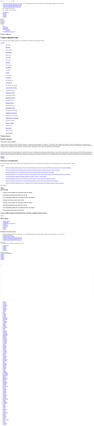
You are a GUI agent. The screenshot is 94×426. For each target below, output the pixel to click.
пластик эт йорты (10, 123)
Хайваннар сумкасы (10, 97)
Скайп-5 (2, 254)
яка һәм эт (8, 62)
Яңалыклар (5, 28)
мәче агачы (8, 57)
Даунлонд (5, 224)
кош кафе (8, 47)
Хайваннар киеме (10, 102)
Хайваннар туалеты (10, 108)
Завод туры (5, 225)
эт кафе (7, 72)
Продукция (5, 27)
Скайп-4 (2, 255)
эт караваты (8, 67)
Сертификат (5, 222)
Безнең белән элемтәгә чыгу (9, 31)
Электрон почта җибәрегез (6, 253)
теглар (4, 228)
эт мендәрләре (9, 82)
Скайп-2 (2, 258)
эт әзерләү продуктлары (11, 87)
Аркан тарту (9, 128)
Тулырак (2, 165)
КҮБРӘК (3, 42)
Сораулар (8, 30)
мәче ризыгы (9, 52)
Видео (4, 229)
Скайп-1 (2, 259)
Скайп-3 (2, 256)
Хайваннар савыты (10, 92)
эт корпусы (8, 77)
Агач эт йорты (9, 133)
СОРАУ (2, 215)
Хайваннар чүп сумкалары (12, 118)
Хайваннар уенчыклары (11, 113)
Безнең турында (6, 29)
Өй (3, 25)
